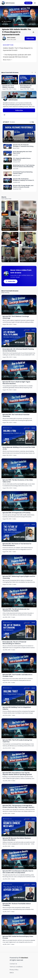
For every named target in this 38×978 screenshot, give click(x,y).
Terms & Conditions (16, 967)
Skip (32, 122)
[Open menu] (35, 3)
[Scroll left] (32, 72)
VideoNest (24, 958)
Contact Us (13, 964)
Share (34, 8)
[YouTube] (4, 114)
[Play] (19, 16)
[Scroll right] (35, 72)
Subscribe (28, 3)
